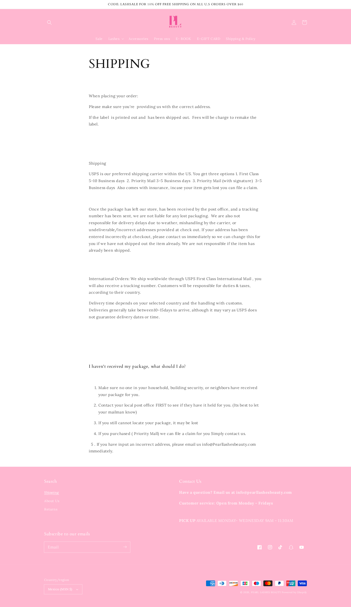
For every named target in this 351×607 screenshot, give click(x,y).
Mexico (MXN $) (60, 589)
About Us (51, 501)
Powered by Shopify (294, 592)
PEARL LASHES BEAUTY (266, 592)
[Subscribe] (125, 547)
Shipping (51, 492)
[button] (49, 22)
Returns (50, 509)
